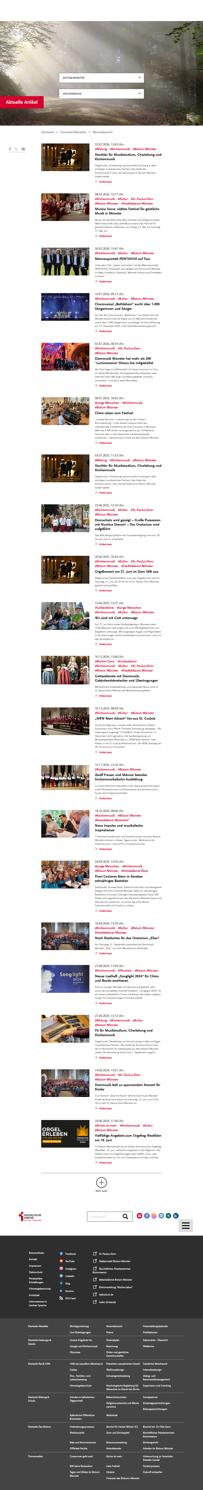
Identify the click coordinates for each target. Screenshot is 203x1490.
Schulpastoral (150, 1397)
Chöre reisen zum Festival (114, 413)
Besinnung (112, 1346)
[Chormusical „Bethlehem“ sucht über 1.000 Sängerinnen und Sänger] (65, 307)
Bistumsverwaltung (116, 1442)
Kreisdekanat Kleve (135, 871)
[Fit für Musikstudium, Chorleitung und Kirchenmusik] (65, 1029)
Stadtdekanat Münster (138, 203)
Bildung (102, 149)
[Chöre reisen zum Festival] (65, 411)
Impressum (35, 1265)
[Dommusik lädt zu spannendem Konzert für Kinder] (65, 1083)
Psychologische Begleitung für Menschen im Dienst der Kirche (122, 1387)
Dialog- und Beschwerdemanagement (156, 1378)
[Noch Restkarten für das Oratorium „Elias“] (65, 936)
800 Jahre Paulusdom (81, 1466)
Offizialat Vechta (78, 1448)
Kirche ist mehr (107, 1125)
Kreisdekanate (113, 1448)
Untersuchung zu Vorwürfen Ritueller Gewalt (158, 1458)
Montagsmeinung (79, 1326)
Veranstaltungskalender (155, 1326)
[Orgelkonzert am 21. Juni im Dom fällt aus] (65, 569)
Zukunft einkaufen (152, 1472)
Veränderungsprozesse (82, 1426)
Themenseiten (35, 1456)
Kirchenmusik (72, 93)
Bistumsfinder (36, 1253)
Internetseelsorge (152, 1369)
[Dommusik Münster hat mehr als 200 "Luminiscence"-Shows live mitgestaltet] (65, 356)
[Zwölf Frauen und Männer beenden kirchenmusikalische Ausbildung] (65, 778)
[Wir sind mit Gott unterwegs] (65, 616)
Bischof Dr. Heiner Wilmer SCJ (122, 1426)
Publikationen (150, 1332)
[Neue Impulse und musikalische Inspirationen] (65, 824)
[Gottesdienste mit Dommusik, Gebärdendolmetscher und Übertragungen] (65, 670)
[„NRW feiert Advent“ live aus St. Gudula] (65, 721)
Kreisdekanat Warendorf (112, 820)
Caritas (73, 1369)
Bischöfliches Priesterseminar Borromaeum (158, 1434)
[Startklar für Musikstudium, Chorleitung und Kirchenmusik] (65, 157)
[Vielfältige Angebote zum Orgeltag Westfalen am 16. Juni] (65, 1134)
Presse (109, 1332)
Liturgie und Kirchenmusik (84, 1346)
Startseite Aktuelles (73, 132)
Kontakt (33, 1259)
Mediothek (112, 1415)
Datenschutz (35, 1272)
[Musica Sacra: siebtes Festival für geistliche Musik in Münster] (65, 207)
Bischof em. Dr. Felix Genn (157, 1426)
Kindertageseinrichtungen (156, 1403)
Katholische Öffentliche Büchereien (82, 1417)
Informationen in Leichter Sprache (38, 1303)
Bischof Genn (106, 661)
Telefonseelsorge (115, 1369)
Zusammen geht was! (81, 1456)
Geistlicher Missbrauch (155, 1363)
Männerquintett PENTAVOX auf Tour (122, 259)
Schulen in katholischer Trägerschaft (82, 1399)
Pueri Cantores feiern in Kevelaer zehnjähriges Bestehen (119, 878)
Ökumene (75, 1352)
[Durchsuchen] (125, 1217)
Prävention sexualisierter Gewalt (123, 1363)
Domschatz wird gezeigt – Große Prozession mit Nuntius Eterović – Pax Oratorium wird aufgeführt (128, 524)
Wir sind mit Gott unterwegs (116, 618)
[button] (11, 149)
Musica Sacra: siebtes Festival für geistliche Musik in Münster (127, 211)
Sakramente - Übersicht (155, 1340)
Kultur (124, 199)
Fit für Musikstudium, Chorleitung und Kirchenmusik (124, 1032)
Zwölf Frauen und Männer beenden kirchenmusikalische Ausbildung (121, 777)
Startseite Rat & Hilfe (39, 1363)
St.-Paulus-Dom (142, 199)
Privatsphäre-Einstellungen (36, 1280)
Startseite (47, 132)
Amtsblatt (34, 1295)
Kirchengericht (150, 1442)
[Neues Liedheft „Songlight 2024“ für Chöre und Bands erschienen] (65, 979)
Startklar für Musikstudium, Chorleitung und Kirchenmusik (128, 157)
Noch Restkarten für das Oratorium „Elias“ (127, 938)
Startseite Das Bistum (39, 1426)
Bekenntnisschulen (116, 1397)
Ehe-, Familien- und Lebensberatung (80, 1378)
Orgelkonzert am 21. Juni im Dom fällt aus (126, 572)
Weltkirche (148, 1346)
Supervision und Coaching (157, 1385)
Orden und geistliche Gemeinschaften (117, 1354)
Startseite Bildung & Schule (38, 1399)
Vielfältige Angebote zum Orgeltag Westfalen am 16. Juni (128, 1137)
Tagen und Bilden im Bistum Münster (85, 1474)
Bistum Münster (73, 78)
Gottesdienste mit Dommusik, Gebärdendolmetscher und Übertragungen (126, 678)
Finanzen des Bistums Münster (122, 1478)
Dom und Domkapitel (117, 1432)
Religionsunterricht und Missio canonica (122, 1405)
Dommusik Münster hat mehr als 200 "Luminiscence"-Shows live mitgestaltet (124, 361)
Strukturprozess (151, 1466)
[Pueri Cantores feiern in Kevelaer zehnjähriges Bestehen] (65, 874)
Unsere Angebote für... (81, 1340)
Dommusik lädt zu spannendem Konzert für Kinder (127, 1087)
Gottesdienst (105, 607)
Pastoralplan (112, 1340)
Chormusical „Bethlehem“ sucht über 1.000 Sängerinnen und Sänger (127, 306)
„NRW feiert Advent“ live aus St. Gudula (125, 718)
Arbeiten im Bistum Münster (158, 1448)
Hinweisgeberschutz (40, 1288)
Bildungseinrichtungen (155, 1409)
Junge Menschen (108, 403)
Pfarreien (126, 970)
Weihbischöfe (77, 1432)
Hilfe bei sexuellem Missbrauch (86, 1363)
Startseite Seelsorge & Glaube (39, 1342)
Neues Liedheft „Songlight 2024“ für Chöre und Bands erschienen (127, 978)
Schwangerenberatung (118, 1376)
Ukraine (110, 1472)
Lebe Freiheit (113, 1466)
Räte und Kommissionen (83, 1442)
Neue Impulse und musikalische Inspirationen (119, 827)
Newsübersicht (114, 1326)
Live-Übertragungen (80, 1332)
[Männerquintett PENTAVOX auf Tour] (65, 261)
